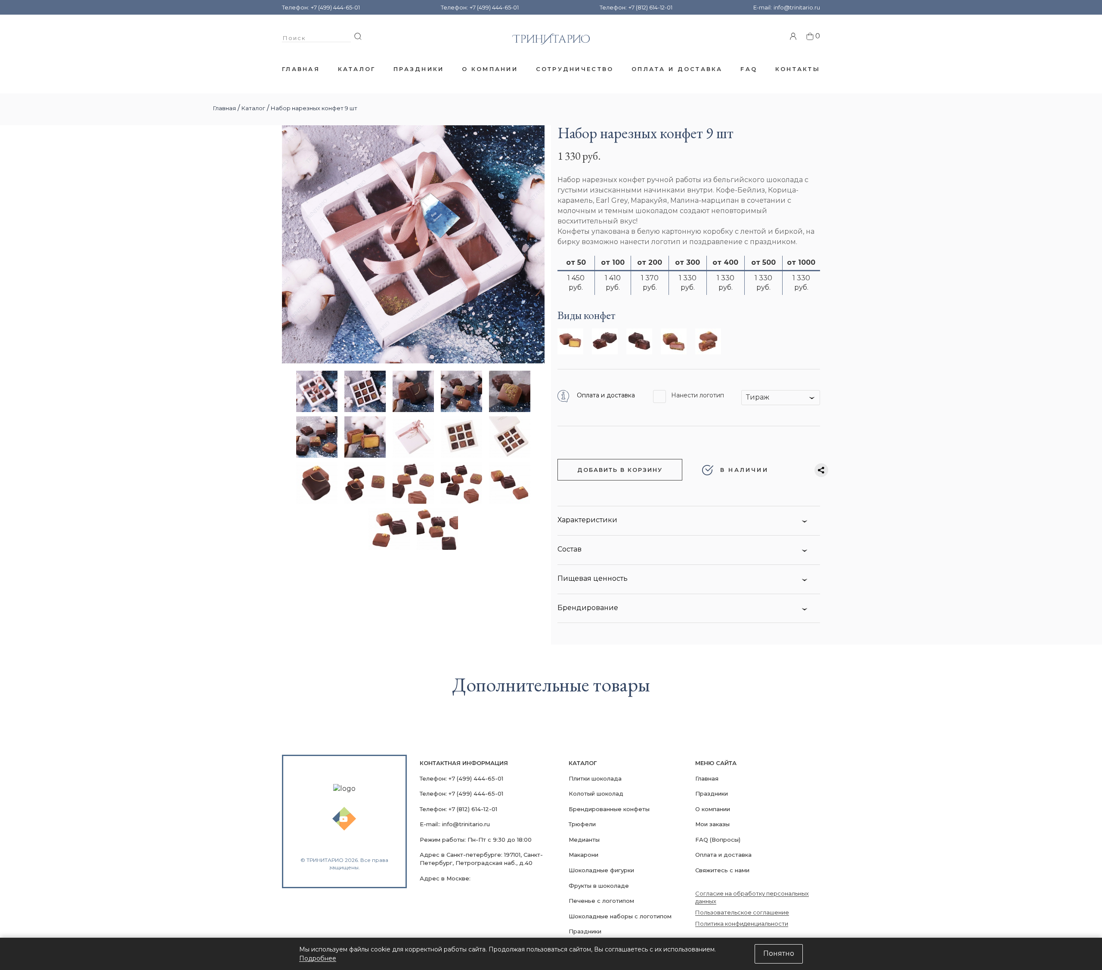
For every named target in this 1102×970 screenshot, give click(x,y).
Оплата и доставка (677, 68)
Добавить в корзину (619, 469)
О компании (490, 68)
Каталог (357, 68)
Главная (301, 68)
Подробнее (317, 958)
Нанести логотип (697, 395)
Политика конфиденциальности (741, 923)
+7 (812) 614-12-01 (650, 7)
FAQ (748, 68)
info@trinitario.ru (797, 7)
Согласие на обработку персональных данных (752, 897)
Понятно (778, 953)
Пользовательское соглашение (742, 912)
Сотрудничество (575, 68)
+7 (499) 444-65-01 (335, 7)
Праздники (418, 68)
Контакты (797, 68)
